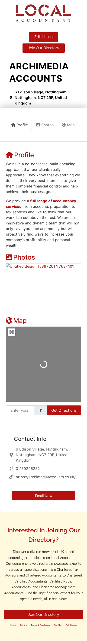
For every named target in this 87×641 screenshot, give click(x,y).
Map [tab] (71, 125)
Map (20, 321)
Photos (24, 257)
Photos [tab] (47, 125)
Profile (24, 155)
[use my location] (40, 410)
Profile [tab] (22, 125)
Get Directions (64, 410)
